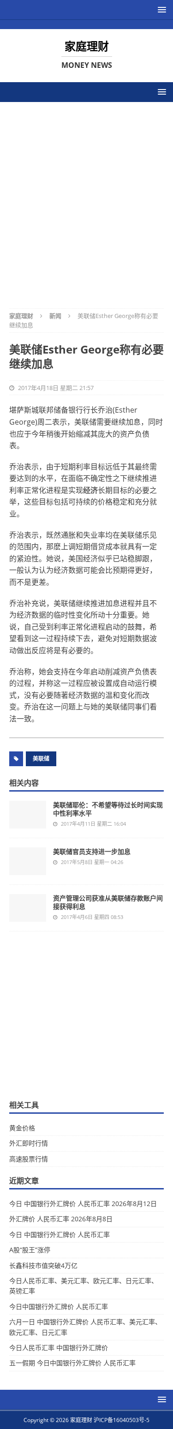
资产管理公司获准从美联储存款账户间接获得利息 (108, 902)
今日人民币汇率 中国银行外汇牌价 (58, 1347)
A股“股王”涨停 (29, 1249)
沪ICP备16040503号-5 (121, 1420)
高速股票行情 (28, 1158)
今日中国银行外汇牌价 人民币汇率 (58, 1306)
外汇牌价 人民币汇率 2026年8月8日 (61, 1218)
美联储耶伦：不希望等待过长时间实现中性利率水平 (108, 808)
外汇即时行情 (28, 1143)
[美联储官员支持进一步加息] (27, 861)
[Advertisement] (86, 199)
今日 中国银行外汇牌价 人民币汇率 (59, 1234)
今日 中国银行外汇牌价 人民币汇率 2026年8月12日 (83, 1203)
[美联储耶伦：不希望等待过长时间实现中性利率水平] (27, 815)
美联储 (41, 759)
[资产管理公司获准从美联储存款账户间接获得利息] (27, 908)
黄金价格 (22, 1127)
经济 (90, 490)
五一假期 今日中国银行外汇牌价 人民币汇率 (72, 1362)
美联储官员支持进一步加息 (92, 851)
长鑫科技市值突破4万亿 (43, 1265)
